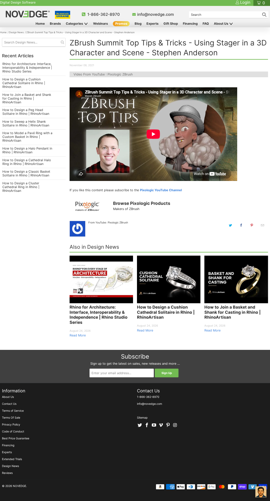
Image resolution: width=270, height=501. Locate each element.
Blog (138, 23)
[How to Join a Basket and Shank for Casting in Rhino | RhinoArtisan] (236, 279)
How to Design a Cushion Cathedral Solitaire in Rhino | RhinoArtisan (23, 83)
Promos (121, 23)
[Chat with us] (260, 491)
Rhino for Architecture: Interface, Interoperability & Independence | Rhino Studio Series (27, 67)
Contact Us (9, 403)
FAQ (206, 23)
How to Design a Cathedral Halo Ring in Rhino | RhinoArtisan (26, 162)
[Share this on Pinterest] (251, 225)
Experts (152, 23)
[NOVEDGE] (28, 14)
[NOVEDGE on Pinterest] (168, 425)
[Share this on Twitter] (230, 225)
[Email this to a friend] (262, 225)
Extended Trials (12, 459)
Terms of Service (13, 410)
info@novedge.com (155, 14)
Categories (75, 23)
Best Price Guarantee (15, 438)
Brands (55, 23)
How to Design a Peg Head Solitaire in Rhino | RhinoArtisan (25, 112)
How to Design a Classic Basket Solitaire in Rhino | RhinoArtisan (26, 173)
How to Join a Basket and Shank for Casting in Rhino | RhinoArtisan (26, 98)
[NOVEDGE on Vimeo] (161, 425)
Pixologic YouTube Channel (161, 190)
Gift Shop (170, 23)
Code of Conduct (13, 431)
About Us (221, 23)
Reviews (7, 473)
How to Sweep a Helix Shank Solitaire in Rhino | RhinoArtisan (25, 123)
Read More (78, 335)
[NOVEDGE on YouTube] (154, 425)
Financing (190, 23)
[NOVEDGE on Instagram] (175, 425)
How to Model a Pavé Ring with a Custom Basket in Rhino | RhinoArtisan (27, 136)
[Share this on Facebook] (241, 225)
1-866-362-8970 (103, 14)
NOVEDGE (19, 486)
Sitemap (142, 417)
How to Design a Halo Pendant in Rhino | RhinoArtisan (27, 150)
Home (40, 23)
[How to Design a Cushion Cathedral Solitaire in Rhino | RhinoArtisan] (168, 279)
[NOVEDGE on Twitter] (140, 425)
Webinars (100, 23)
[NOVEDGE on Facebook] (147, 425)
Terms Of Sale (11, 417)
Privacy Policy (11, 424)
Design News (10, 466)
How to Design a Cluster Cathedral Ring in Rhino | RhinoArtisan (20, 187)
